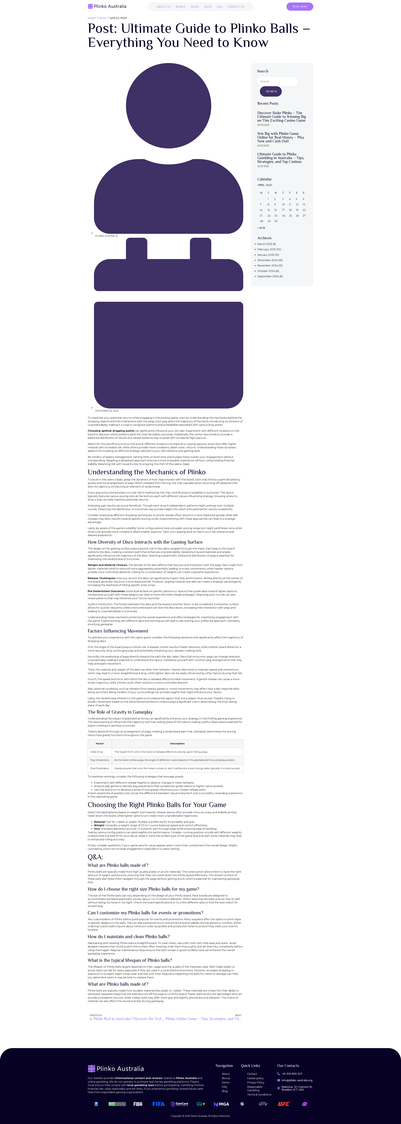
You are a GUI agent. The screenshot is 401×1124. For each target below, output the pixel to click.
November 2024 (267, 265)
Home (92, 18)
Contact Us (236, 6)
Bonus (180, 6)
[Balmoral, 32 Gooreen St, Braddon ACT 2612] (278, 1088)
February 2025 (266, 249)
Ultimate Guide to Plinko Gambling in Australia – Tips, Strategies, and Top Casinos (280, 158)
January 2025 (265, 254)
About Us (163, 6)
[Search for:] (277, 81)
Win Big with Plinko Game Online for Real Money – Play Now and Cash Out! (280, 137)
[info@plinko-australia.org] (278, 1080)
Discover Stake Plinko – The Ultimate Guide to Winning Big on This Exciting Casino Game (281, 116)
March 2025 (264, 244)
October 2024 (266, 271)
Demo (195, 6)
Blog (208, 6)
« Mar (261, 227)
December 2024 (267, 260)
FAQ (219, 6)
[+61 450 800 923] (278, 1073)
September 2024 (268, 276)
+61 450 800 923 (292, 1073)
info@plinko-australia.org (297, 1080)
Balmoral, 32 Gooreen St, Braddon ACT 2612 (297, 1088)
